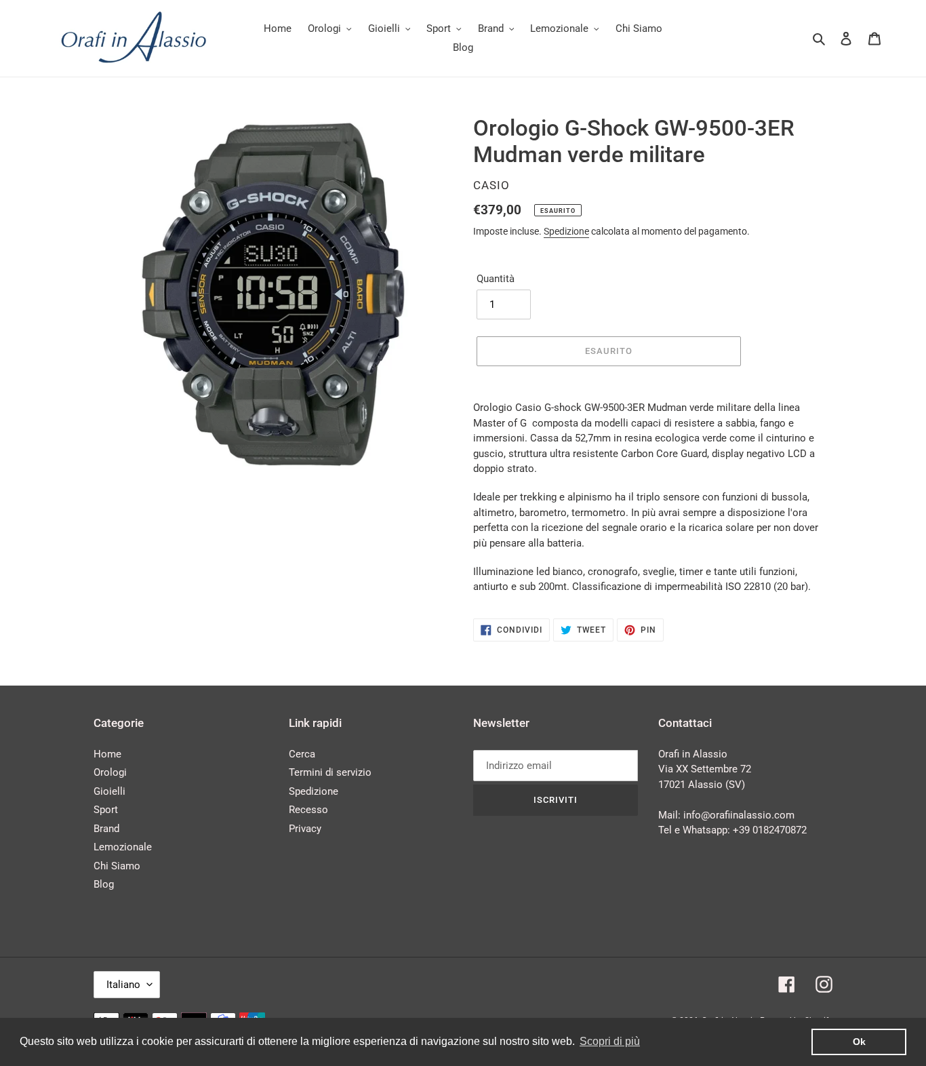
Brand (106, 829)
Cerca (302, 754)
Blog (104, 884)
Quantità (496, 279)
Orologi (110, 772)
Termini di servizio (330, 772)
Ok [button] (859, 1041)
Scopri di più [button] (610, 1041)
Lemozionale (123, 847)
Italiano (123, 985)
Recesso (308, 810)
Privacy (305, 829)
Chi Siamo (117, 866)
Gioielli (109, 791)
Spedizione (566, 231)
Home (107, 754)
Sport (106, 810)
